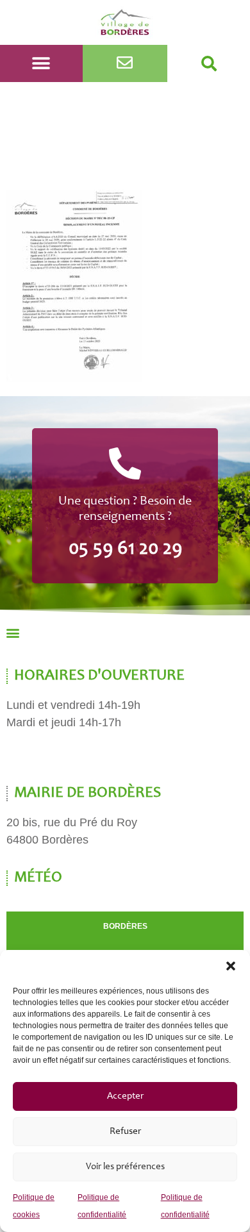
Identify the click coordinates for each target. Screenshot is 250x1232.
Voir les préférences (125, 1167)
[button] (230, 966)
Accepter (125, 1096)
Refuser (125, 1131)
